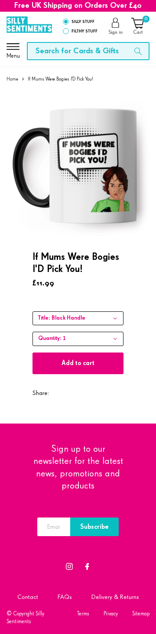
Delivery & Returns (115, 597)
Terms (83, 614)
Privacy (111, 614)
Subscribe (94, 527)
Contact (27, 597)
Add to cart (78, 363)
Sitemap (141, 614)
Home (12, 79)
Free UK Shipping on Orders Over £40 (78, 6)
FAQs (65, 597)
